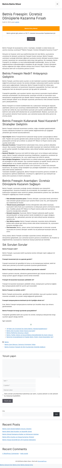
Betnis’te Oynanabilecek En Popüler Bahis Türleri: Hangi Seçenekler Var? (30, 337)
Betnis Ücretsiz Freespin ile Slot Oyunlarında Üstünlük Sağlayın (25, 347)
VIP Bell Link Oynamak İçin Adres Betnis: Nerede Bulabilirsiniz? (27, 329)
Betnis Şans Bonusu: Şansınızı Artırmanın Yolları (20, 344)
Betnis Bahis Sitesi (11, 4)
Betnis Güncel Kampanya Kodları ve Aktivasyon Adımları (20, 434)
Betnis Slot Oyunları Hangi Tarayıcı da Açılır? (21, 331)
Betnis (7, 342)
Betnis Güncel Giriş (6, 465)
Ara (3, 411)
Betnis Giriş (16, 465)
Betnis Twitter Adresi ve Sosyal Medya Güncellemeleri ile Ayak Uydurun (30, 335)
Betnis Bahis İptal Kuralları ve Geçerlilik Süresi (17, 431)
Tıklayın (31, 39)
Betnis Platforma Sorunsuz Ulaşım (18, 333)
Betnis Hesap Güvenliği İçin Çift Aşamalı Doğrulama (19, 440)
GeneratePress (42, 461)
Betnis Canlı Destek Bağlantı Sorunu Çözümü (16, 429)
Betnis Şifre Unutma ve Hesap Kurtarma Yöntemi (18, 437)
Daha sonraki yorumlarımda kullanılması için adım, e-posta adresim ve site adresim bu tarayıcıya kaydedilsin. (31, 395)
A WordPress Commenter (10, 453)
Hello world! (24, 453)
